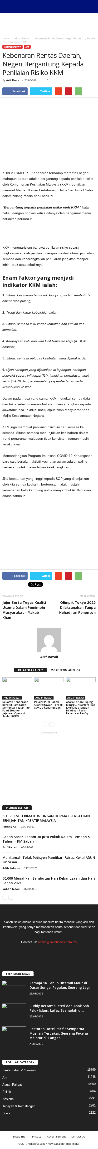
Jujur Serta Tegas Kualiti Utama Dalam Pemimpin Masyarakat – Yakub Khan (24, 610)
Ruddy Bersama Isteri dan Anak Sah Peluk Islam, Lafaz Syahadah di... (59, 1008)
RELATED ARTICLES (31, 670)
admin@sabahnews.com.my (57, 942)
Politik (6, 1092)
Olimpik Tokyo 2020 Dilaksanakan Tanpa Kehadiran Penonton (77, 607)
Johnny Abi (9, 826)
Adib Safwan (11, 868)
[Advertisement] (49, 23)
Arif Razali (13, 80)
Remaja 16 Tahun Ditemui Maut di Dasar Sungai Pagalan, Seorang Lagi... (61, 985)
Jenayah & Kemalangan (18, 1106)
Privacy (36, 1136)
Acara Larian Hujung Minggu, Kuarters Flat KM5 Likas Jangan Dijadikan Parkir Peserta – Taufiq (80, 707)
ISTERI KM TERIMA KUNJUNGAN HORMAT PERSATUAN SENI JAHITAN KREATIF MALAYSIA (46, 818)
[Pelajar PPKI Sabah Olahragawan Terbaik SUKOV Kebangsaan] (49, 688)
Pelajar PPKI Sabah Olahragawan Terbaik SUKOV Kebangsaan (48, 704)
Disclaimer (20, 1136)
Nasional (8, 1099)
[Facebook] (49, 951)
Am (27, 46)
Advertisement (56, 1136)
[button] (90, 6)
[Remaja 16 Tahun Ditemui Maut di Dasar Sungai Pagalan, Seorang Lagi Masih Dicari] (14, 990)
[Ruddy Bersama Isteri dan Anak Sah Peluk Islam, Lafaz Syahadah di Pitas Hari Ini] (14, 1012)
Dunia (6, 1113)
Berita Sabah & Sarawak (19, 1070)
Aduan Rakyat (12, 46)
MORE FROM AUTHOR (65, 670)
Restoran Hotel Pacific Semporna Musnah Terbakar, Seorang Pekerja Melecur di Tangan (58, 1033)
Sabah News (11, 889)
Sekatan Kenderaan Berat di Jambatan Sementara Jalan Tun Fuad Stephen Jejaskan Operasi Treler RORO (16, 709)
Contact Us (78, 1136)
